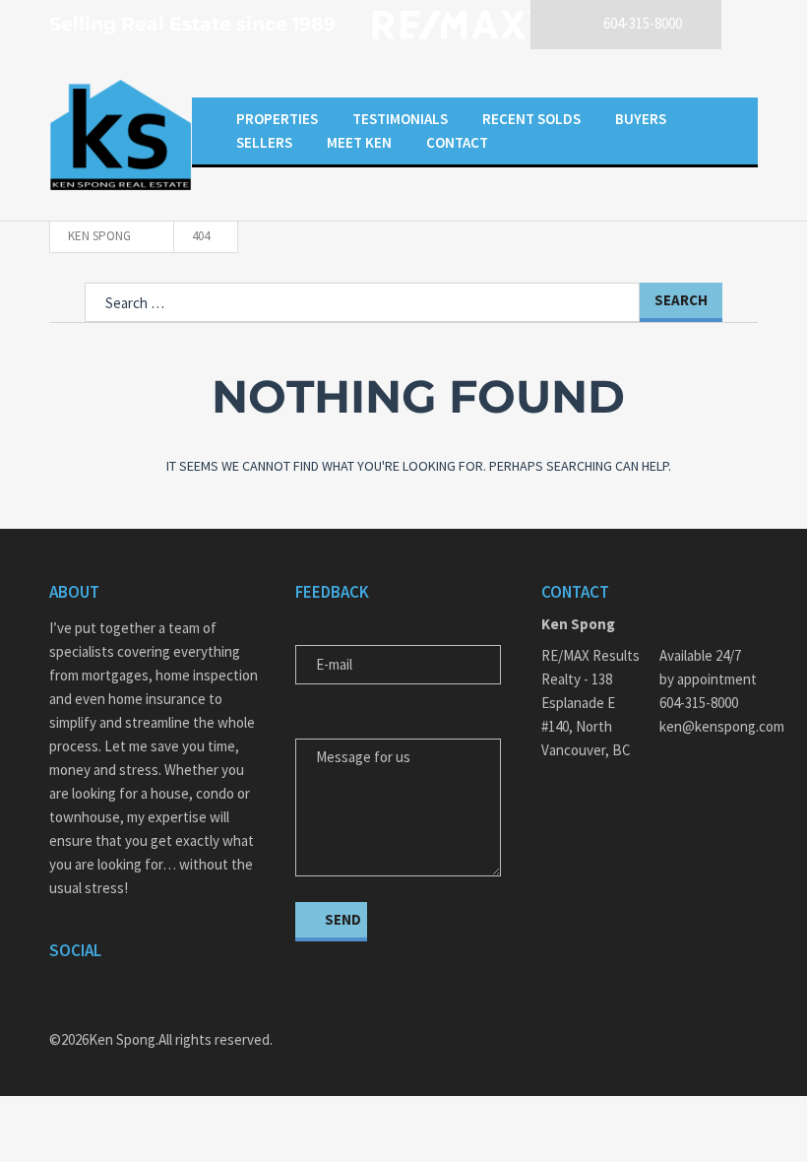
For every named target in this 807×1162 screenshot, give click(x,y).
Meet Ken (359, 142)
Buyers (640, 118)
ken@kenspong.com (708, 726)
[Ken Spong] (120, 135)
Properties (277, 118)
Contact (457, 142)
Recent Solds (531, 118)
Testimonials (400, 118)
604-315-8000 (698, 702)
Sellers (264, 142)
